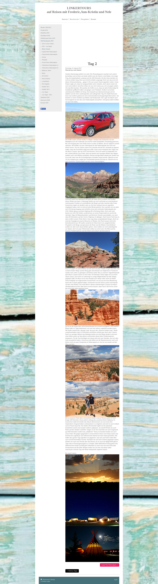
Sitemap (53, 579)
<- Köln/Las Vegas (72, 571)
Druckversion (46, 579)
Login (115, 579)
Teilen (43, 109)
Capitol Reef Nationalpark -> (109, 565)
